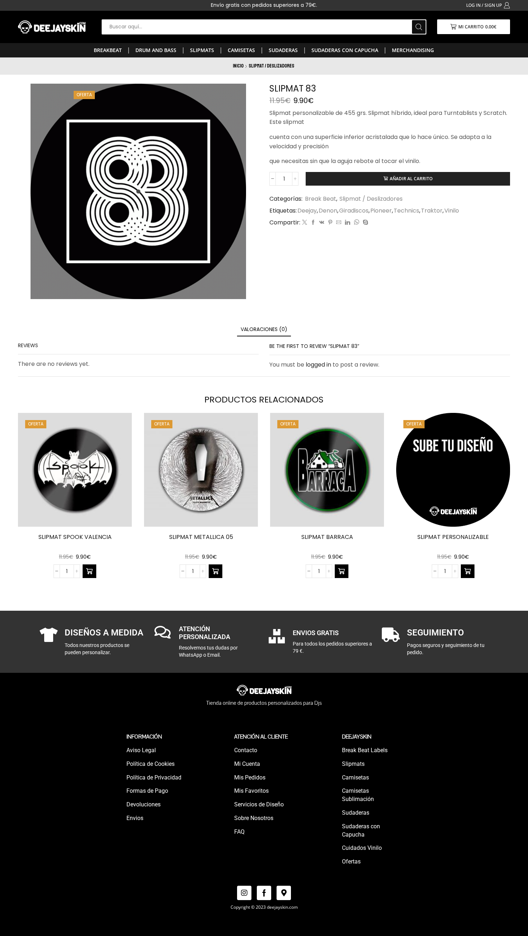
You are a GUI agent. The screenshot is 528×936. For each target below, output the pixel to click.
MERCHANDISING (413, 50)
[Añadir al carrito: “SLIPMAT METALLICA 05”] (215, 571)
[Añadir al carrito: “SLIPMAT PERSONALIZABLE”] (467, 571)
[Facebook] (313, 222)
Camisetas (241, 50)
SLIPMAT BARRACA (327, 537)
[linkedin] (347, 222)
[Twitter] (304, 222)
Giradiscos (354, 211)
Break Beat (320, 199)
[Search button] (419, 27)
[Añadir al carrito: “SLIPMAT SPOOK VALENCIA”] (89, 571)
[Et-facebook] (264, 893)
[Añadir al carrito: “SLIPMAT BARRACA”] (341, 571)
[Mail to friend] (338, 222)
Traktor (432, 211)
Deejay (307, 211)
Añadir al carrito (411, 178)
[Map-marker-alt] (284, 893)
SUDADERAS (283, 50)
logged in (318, 364)
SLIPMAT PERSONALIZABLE (453, 537)
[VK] (322, 222)
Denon (328, 211)
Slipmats (202, 50)
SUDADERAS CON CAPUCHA (344, 50)
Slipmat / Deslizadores (271, 66)
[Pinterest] (330, 222)
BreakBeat (108, 50)
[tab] (264, 329)
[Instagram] (244, 893)
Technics (406, 211)
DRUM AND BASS (155, 50)
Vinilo (451, 211)
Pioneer (381, 211)
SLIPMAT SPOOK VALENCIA (75, 537)
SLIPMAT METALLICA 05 (201, 537)
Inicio (238, 66)
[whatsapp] (356, 222)
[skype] (364, 222)
